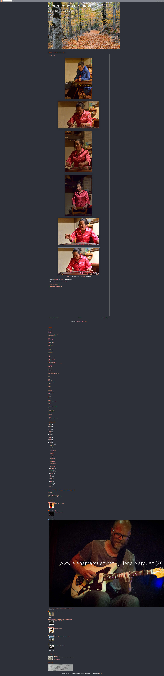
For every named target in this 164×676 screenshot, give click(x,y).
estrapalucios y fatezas (52, 493)
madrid (49, 389)
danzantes (50, 365)
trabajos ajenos (51, 410)
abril (51, 479)
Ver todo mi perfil (57, 659)
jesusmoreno (57, 656)
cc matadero (50, 352)
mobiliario (50, 390)
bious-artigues (52, 458)
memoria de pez (52, 635)
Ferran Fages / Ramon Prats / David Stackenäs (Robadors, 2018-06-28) (61, 608)
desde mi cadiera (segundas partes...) (55, 496)
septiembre (52, 471)
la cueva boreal (52, 502)
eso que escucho (51, 372)
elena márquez (52, 519)
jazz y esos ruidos (51, 382)
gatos (51, 464)
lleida (49, 384)
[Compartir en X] (68, 279)
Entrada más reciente (54, 318)
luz (48, 387)
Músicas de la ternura (58, 628)
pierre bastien (52, 461)
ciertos (49, 356)
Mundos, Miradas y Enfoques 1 (59, 503)
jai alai (49, 379)
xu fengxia (67, 276)
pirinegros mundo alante (52, 401)
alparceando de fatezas (71, 5)
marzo (51, 481)
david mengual (52, 460)
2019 (50, 436)
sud (48, 407)
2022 (50, 431)
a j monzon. (50, 329)
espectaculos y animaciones (53, 373)
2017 (50, 439)
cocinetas (50, 360)
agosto (51, 473)
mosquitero (52, 456)
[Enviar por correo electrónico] (66, 279)
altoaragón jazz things (52, 335)
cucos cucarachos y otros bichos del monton (56, 363)
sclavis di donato (53, 463)
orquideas (50, 394)
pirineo (49, 403)
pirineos (49, 404)
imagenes (50, 377)
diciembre (52, 444)
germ (49, 376)
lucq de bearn (82, 276)
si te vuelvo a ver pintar (52, 406)
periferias (49, 400)
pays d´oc (50, 399)
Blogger (100, 673)
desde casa (50, 367)
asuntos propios (51, 342)
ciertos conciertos (56, 281)
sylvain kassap (53, 450)
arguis (49, 338)
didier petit (52, 445)
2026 (50, 424)
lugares (49, 386)
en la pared (50, 370)
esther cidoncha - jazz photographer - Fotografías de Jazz (60, 619)
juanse (49, 383)
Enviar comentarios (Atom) (81, 321)
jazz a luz (50, 380)
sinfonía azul (52, 627)
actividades (50, 331)
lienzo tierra (51, 611)
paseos (49, 396)
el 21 (49, 369)
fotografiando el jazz (53, 510)
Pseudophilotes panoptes (58, 612)
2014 (50, 486)
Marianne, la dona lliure (58, 511)
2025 (50, 426)
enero (51, 484)
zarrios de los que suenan (53, 418)
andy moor (52, 448)
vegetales (50, 414)
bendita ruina (50, 345)
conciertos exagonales (52, 362)
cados (49, 348)
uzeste (49, 413)
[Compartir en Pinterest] (70, 279)
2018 (50, 437)
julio (51, 475)
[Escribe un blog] (67, 279)
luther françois (52, 455)
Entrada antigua (104, 318)
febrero (51, 483)
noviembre (52, 468)
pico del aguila (52, 466)
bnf (48, 346)
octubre (51, 470)
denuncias (50, 366)
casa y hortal (50, 350)
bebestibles (50, 343)
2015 (50, 442)
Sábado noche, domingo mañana (60, 645)
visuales (49, 417)
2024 (50, 428)
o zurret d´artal (50, 492)
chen (49, 355)
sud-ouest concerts (63, 281)
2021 (50, 432)
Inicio (80, 318)
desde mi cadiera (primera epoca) (54, 495)
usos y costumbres (51, 411)
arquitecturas (50, 339)
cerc (49, 353)
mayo (51, 478)
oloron (49, 393)
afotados (49, 332)
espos (49, 375)
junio (51, 476)
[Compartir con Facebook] (69, 279)
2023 (50, 429)
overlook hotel (52, 644)
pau (48, 397)
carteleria (49, 349)
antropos (49, 336)
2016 (50, 440)
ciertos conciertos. (51, 359)
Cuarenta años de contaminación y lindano (61, 636)
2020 (50, 434)
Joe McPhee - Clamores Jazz (59, 620)
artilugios (49, 341)
